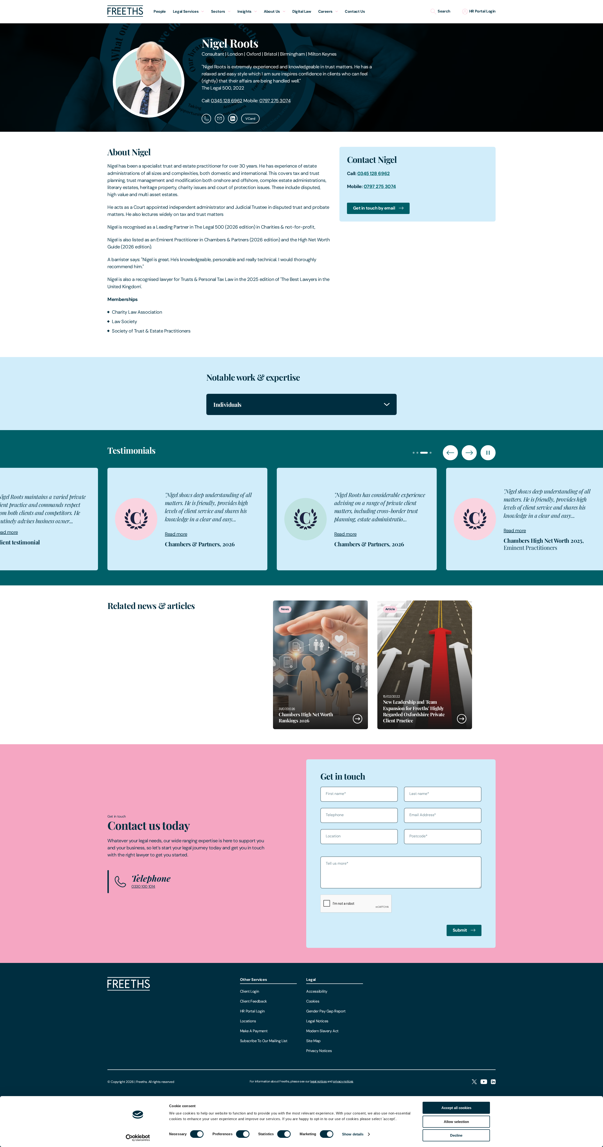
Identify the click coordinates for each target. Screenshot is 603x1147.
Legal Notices (317, 1021)
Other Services (253, 979)
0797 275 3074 (275, 101)
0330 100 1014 (143, 886)
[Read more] (320, 664)
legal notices (318, 1081)
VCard (250, 118)
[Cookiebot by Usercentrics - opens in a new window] (138, 1137)
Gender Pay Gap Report (326, 1011)
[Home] (128, 989)
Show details (352, 1134)
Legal (311, 979)
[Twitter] (474, 1082)
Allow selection (456, 1122)
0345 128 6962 (226, 101)
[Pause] (488, 452)
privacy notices (343, 1081)
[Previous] (450, 452)
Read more (65, 534)
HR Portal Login (252, 1011)
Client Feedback (253, 1001)
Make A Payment (254, 1030)
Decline (456, 1135)
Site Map (313, 1040)
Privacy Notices (319, 1050)
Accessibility (316, 991)
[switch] (242, 1134)
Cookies (312, 1001)
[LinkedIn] (493, 1082)
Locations (248, 1021)
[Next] (469, 452)
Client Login (249, 991)
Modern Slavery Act (322, 1030)
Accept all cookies (456, 1108)
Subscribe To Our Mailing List (263, 1040)
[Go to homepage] (125, 15)
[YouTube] (484, 1082)
